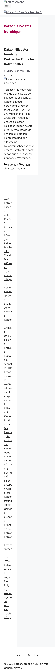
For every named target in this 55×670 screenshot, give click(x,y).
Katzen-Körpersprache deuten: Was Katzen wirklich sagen (8, 557)
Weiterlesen (24, 158)
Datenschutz (33, 655)
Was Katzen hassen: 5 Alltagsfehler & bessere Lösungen (8, 219)
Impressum (21, 655)
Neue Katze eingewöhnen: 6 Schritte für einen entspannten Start (8, 472)
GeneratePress (13, 667)
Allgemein (13, 164)
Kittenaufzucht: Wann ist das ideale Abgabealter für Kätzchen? (8, 392)
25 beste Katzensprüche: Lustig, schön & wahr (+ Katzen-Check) (8, 307)
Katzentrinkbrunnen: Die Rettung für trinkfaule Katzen (8, 432)
